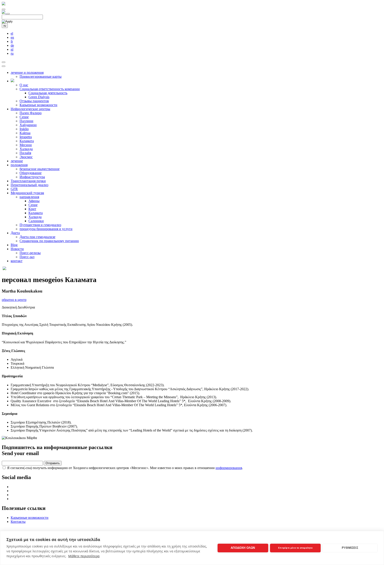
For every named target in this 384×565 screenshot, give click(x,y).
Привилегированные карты (41, 76)
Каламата (27, 141)
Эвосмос (26, 157)
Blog (14, 245)
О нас (24, 85)
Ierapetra (26, 137)
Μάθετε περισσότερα (84, 556)
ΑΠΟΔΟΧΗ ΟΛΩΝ (243, 547)
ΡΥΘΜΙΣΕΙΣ (350, 547)
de (12, 45)
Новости (17, 249)
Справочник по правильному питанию (49, 241)
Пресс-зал (27, 257)
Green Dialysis (38, 97)
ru (5, 25)
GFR (14, 189)
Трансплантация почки (28, 181)
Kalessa (25, 133)
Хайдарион (28, 125)
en (12, 37)
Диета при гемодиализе (37, 237)
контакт (16, 261)
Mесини (26, 145)
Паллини (26, 121)
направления (29, 197)
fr (12, 41)
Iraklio (24, 129)
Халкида (26, 149)
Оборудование (31, 173)
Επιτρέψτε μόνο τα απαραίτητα (295, 548)
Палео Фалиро (31, 113)
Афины (34, 201)
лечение (17, 161)
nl (12, 49)
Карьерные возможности (38, 105)
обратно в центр (14, 300)
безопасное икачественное (40, 169)
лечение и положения (27, 72)
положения (19, 165)
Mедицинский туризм (27, 193)
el (12, 33)
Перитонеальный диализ (29, 185)
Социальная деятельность (47, 93)
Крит (32, 209)
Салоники (36, 221)
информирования (229, 468)
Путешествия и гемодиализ (40, 225)
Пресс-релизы (30, 253)
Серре (24, 117)
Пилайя (25, 153)
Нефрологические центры (30, 109)
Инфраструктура (32, 177)
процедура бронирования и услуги (46, 229)
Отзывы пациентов (34, 101)
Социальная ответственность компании (50, 89)
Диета (15, 233)
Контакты (18, 521)
